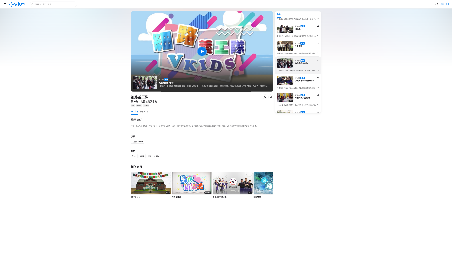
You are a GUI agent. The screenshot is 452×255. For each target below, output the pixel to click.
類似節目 (144, 111)
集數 (279, 14)
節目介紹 (134, 111)
